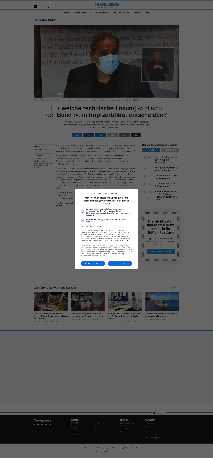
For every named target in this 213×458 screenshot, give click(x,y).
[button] (106, 226)
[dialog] (106, 229)
